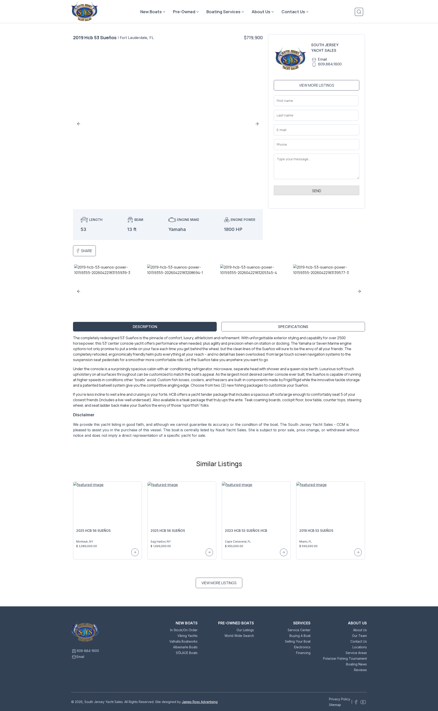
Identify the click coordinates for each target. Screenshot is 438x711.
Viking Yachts (187, 636)
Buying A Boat (299, 636)
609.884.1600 (330, 64)
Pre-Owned (184, 11)
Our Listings (245, 630)
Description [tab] (145, 326)
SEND (316, 190)
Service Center (299, 630)
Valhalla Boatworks (183, 641)
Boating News (356, 664)
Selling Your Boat (297, 641)
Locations (359, 647)
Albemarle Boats (185, 647)
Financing (303, 653)
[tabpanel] (219, 388)
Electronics (302, 647)
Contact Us (293, 11)
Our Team (359, 636)
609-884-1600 (88, 651)
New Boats (151, 11)
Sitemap (335, 705)
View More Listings (316, 85)
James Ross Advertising (200, 702)
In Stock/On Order (184, 630)
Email (322, 59)
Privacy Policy (339, 699)
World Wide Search (239, 636)
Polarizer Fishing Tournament (345, 658)
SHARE (86, 250)
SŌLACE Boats (187, 653)
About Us (261, 11)
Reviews (360, 670)
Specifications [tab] (293, 326)
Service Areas (356, 653)
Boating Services (223, 11)
